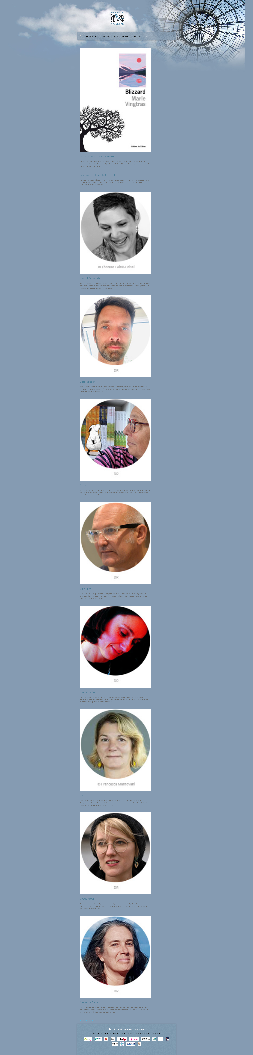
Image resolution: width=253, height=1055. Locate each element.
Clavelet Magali (87, 899)
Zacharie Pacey (131, 1050)
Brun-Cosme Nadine (89, 692)
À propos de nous (121, 36)
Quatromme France (89, 1002)
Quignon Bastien (87, 382)
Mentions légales (139, 1029)
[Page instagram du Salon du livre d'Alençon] (114, 1030)
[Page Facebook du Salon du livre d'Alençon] (110, 1030)
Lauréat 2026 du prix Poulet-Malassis (97, 156)
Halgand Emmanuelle (90, 278)
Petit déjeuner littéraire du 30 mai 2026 (98, 175)
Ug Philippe (85, 588)
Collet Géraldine (87, 795)
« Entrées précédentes (87, 1020)
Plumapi (84, 485)
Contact (119, 1029)
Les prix (106, 36)
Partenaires (128, 1029)
